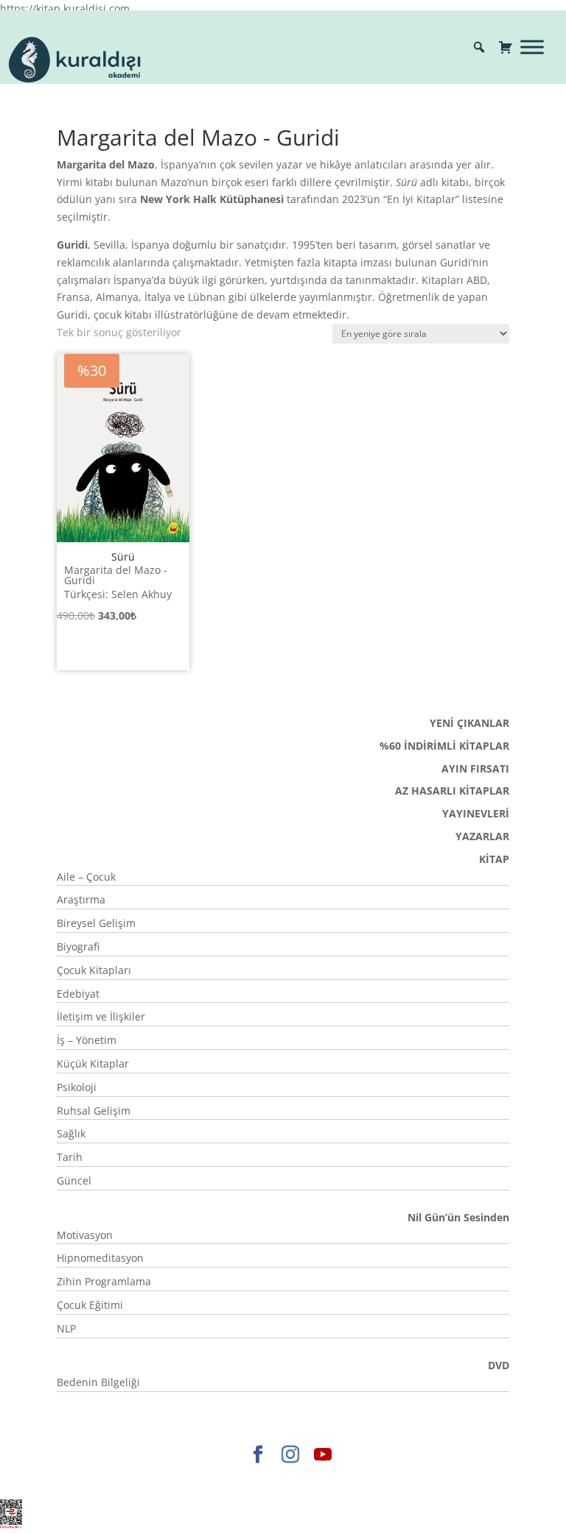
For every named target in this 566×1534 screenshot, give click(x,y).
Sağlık (71, 1133)
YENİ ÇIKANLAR (469, 723)
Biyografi (78, 947)
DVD (498, 1365)
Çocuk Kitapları (94, 970)
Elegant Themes (156, 1479)
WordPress (347, 1479)
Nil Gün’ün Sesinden (458, 1217)
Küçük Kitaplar (93, 1063)
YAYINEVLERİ (475, 813)
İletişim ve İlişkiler (101, 1016)
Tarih (70, 1157)
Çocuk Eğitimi (90, 1305)
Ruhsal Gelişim (93, 1111)
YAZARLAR (482, 836)
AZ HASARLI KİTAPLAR (452, 791)
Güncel (74, 1180)
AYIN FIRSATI (475, 768)
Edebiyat (78, 994)
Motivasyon (85, 1235)
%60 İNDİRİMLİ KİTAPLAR (444, 746)
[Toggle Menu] (532, 47)
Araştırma (81, 899)
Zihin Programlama (104, 1281)
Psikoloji (77, 1087)
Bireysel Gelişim (96, 923)
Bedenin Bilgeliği (98, 1382)
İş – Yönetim (86, 1040)
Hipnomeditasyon (100, 1258)
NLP (66, 1328)
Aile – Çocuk (86, 877)
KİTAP (494, 859)
